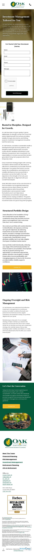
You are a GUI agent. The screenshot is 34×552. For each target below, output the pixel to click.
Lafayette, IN (6, 481)
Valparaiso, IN (7, 477)
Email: (5, 56)
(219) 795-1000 (7, 491)
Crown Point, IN (7, 475)
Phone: (6, 62)
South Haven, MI (7, 484)
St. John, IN (6, 479)
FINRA (20, 532)
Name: (6, 50)
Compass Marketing (18, 550)
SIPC (23, 532)
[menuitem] (17, 453)
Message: (6, 69)
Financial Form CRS (8, 517)
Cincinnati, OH (7, 483)
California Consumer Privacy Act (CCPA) (15, 526)
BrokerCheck (8, 519)
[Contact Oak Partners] (30, 5)
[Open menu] (3, 4)
